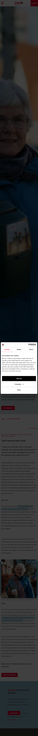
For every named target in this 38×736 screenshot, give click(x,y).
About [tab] (31, 349)
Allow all (19, 378)
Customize (18, 384)
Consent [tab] (6, 349)
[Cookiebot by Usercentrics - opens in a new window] (28, 344)
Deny (19, 390)
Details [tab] (19, 349)
